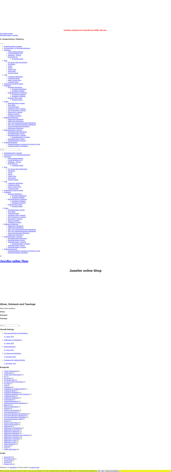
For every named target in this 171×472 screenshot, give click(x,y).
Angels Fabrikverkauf (11, 371)
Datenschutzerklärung (112, 471)
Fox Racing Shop (9, 380)
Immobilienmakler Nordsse (16, 133)
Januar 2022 (8, 457)
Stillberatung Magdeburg (15, 119)
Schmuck (7, 408)
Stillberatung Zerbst (10, 440)
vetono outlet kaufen (10, 449)
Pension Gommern (14, 114)
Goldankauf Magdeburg (15, 76)
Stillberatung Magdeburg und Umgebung (17, 435)
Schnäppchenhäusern (10, 142)
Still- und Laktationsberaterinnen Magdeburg (22, 123)
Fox (5, 376)
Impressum (7, 50)
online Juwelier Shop (14, 80)
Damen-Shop (12, 69)
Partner (6, 101)
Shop (5, 60)
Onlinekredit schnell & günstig (13, 84)
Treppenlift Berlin (13, 107)
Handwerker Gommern (15, 112)
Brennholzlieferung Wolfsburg (17, 92)
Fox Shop (7, 383)
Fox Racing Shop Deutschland (17, 62)
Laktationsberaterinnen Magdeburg (15, 403)
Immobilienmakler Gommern (9, 35)
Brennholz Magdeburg (15, 87)
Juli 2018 (7, 462)
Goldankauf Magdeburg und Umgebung (16, 394)
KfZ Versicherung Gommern (17, 110)
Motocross (7, 405)
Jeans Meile (11, 105)
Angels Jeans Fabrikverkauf (12, 374)
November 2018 (9, 459)
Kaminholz (7, 85)
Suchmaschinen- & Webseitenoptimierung (17, 48)
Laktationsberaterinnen (11, 401)
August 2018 (8, 460)
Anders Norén (34, 467)
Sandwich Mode (13, 73)
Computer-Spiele (13, 82)
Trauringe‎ (7, 446)
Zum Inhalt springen (6, 33)
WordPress (13, 467)
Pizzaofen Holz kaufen (15, 98)
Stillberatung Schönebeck (12, 437)
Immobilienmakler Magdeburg (17, 132)
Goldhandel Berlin (10, 396)
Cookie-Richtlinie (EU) (15, 53)
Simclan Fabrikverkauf (11, 422)
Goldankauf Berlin (14, 78)
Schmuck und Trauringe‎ (11, 410)
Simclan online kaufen (11, 424)
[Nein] (120, 471)
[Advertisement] (85, 14)
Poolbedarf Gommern (14, 116)
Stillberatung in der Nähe (12, 430)
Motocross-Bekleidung (11, 406)
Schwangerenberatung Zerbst (13, 419)
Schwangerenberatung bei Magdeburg (16, 414)
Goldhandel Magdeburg (11, 398)
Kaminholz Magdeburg (19, 89)
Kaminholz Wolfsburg (19, 94)
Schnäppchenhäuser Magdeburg (18, 146)
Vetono (10, 68)
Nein (103, 471)
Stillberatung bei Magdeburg (13, 428)
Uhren (6, 447)
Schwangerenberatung (11, 412)
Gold (5, 75)
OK (99, 471)
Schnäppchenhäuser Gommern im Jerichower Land (24, 144)
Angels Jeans (8, 373)
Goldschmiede (8, 399)
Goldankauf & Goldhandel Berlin (14, 389)
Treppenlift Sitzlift (17, 59)
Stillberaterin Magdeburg (15, 121)
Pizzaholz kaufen (17, 100)
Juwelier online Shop (14, 261)
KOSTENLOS (12, 57)
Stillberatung (8, 426)
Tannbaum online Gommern (17, 108)
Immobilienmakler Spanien (16, 103)
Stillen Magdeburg (10, 444)
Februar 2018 (8, 464)
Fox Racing (7, 378)
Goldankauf (7, 387)
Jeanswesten (12, 71)
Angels (10, 66)
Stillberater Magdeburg (11, 117)
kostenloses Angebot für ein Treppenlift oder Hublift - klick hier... (85, 30)
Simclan (6, 421)
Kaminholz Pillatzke (18, 91)
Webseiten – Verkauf (14, 55)
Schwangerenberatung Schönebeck (15, 417)
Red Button (11, 64)
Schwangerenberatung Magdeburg (18, 126)
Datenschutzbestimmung (15, 52)
